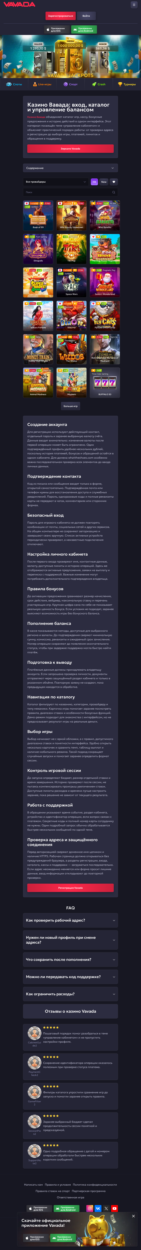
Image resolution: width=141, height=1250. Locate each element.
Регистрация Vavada (70, 887)
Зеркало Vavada (70, 148)
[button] (4, 56)
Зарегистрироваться (60, 15)
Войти (86, 15)
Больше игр (71, 406)
